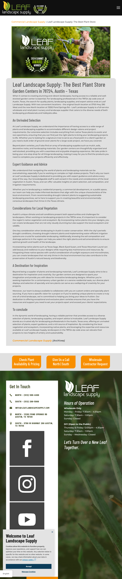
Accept (29, 566)
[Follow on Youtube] (27, 519)
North (56, 364)
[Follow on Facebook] (27, 448)
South (65, 364)
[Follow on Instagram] (27, 484)
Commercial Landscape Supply (28, 22)
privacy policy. (28, 560)
